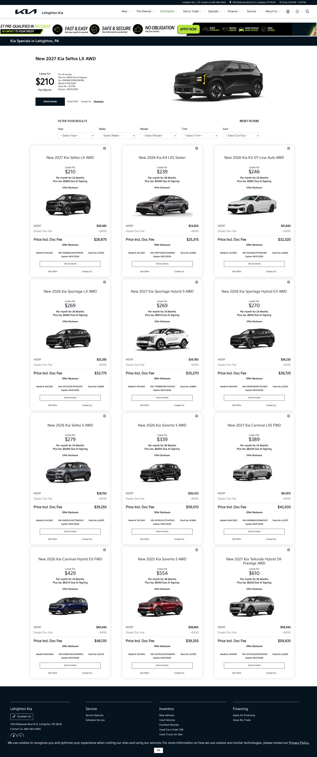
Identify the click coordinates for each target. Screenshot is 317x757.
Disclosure (99, 101)
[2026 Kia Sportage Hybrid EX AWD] (254, 339)
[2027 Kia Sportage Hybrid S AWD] (162, 339)
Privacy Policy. (299, 743)
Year (60, 129)
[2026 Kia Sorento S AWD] (162, 473)
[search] (307, 12)
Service (91, 709)
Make (102, 129)
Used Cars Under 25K (171, 729)
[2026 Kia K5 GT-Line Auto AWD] (254, 205)
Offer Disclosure (70, 187)
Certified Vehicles (169, 724)
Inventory (166, 709)
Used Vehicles (167, 720)
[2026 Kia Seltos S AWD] (70, 473)
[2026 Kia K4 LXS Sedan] (162, 205)
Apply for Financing (244, 715)
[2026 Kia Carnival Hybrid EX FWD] (70, 607)
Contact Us (24, 716)
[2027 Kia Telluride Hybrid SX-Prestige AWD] (254, 607)
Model (144, 129)
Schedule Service (95, 720)
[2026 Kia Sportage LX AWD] (70, 339)
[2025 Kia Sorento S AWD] (162, 607)
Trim (184, 129)
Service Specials (95, 715)
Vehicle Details (50, 101)
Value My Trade (242, 720)
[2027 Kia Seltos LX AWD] (70, 205)
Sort (225, 129)
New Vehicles (166, 715)
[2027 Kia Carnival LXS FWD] (254, 473)
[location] (230, 2)
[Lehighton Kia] (38, 11)
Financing (240, 709)
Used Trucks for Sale (170, 734)
